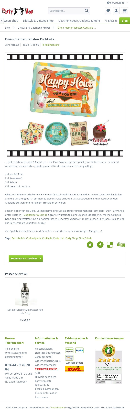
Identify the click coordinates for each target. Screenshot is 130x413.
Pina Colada (85, 238)
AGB (37, 372)
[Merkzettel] (108, 10)
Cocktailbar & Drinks (35, 214)
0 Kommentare (50, 44)
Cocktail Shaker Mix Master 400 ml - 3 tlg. (25, 311)
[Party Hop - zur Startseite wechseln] (18, 11)
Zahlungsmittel (43, 356)
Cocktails (47, 238)
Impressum (41, 397)
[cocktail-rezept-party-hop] (65, 105)
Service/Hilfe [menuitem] (117, 2)
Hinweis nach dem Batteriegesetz (45, 379)
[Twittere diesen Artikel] (92, 244)
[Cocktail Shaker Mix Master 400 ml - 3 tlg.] (25, 294)
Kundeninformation (46, 393)
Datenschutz (42, 385)
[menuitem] (69, 10)
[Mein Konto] (116, 10)
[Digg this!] (121, 244)
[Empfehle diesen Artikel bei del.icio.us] (112, 244)
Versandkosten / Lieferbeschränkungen (48, 350)
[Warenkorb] (124, 10)
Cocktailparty (33, 238)
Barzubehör (18, 238)
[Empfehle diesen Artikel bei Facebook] (102, 244)
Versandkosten (58, 407)
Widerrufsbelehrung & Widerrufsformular (48, 362)
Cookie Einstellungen (47, 388)
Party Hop (58, 238)
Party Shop (72, 238)
